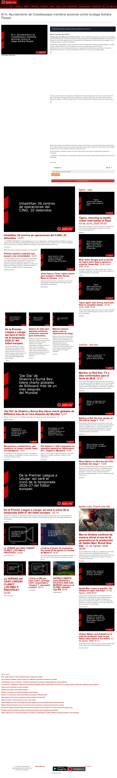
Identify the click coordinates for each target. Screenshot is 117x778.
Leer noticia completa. (83, 181)
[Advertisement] (39, 300)
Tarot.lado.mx (88, 766)
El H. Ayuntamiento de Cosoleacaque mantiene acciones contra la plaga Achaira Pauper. (80, 155)
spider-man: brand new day (94, 506)
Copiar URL (55, 174)
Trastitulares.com (56, 773)
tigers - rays (85, 189)
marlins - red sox (88, 344)
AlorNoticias (53, 157)
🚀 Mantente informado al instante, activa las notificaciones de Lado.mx (71, 28)
